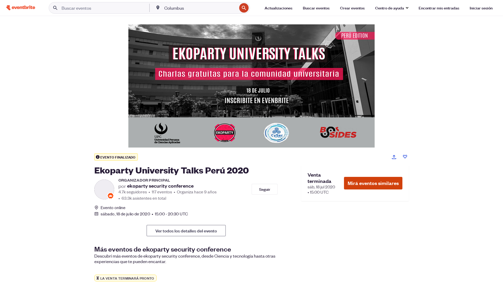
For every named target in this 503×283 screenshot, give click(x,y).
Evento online (113, 207)
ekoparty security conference (160, 185)
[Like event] (405, 156)
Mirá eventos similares (373, 183)
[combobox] (200, 8)
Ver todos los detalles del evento (186, 230)
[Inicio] (20, 8)
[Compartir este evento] (394, 157)
